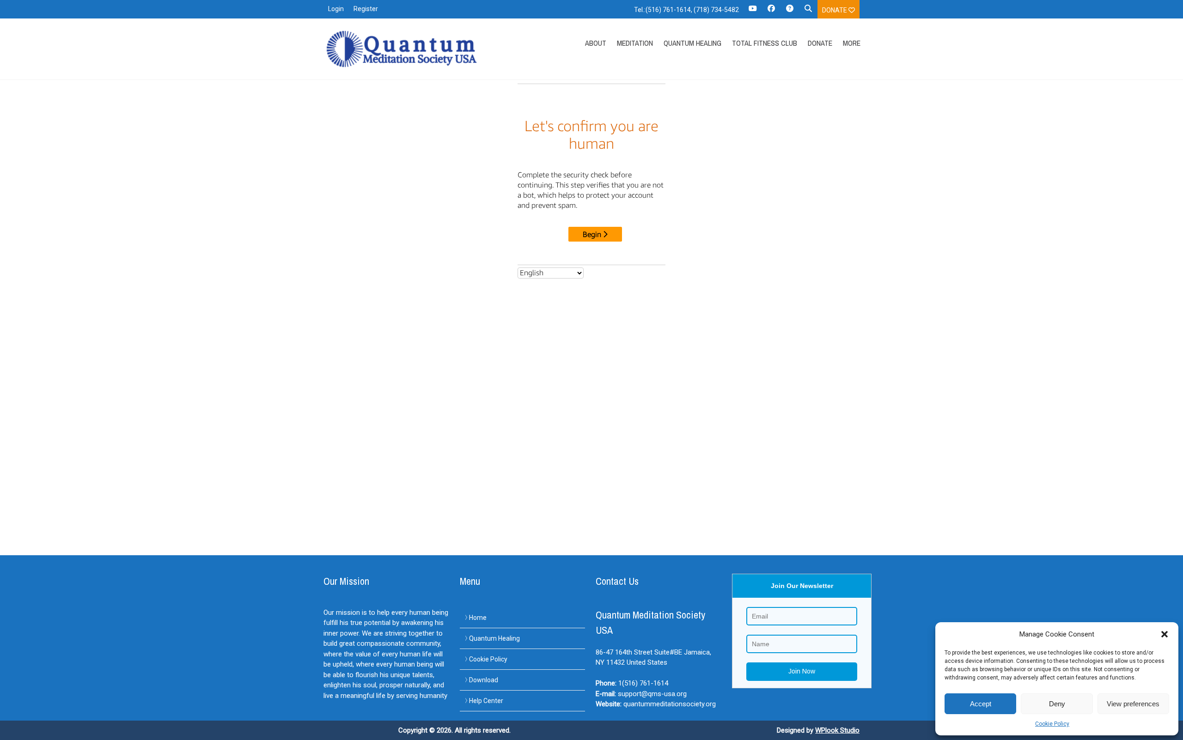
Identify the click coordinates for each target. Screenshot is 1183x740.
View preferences (1133, 704)
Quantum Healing (692, 43)
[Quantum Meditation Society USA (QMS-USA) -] (403, 49)
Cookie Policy (1052, 724)
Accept (980, 704)
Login (336, 8)
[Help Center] (790, 11)
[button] (1164, 634)
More (851, 43)
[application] (1180, 737)
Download (483, 680)
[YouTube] (753, 11)
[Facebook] (771, 11)
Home (478, 617)
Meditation (635, 43)
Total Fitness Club (764, 43)
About (595, 43)
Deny (1057, 704)
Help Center (486, 700)
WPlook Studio (837, 730)
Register (366, 8)
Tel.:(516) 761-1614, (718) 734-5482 (686, 9)
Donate (835, 10)
